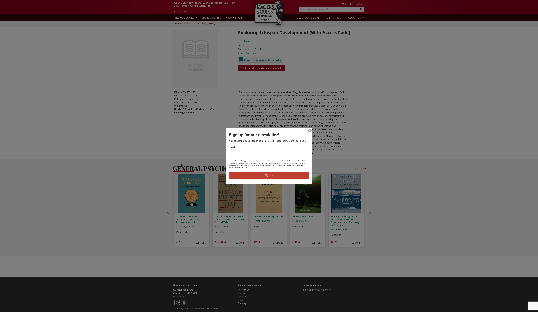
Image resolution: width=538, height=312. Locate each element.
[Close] (310, 130)
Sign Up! (269, 175)
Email (232, 147)
